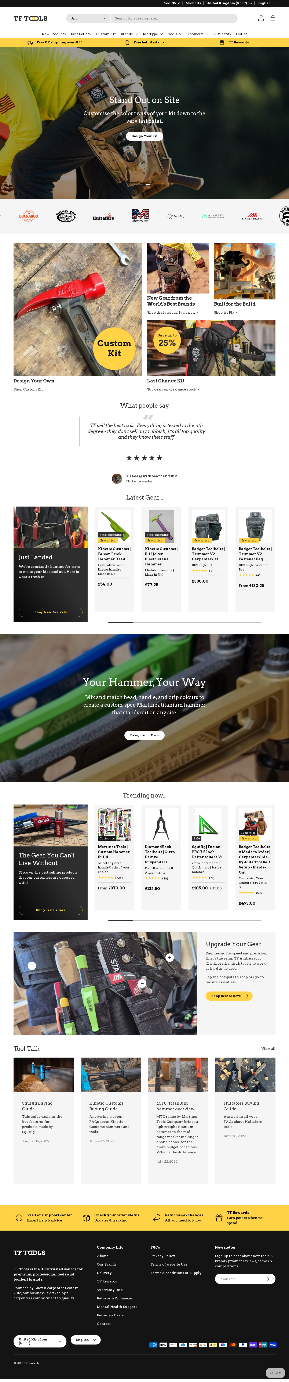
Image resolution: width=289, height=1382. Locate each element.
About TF (105, 1256)
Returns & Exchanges (115, 1298)
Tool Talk (172, 3)
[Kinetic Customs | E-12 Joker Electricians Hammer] (161, 526)
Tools (172, 34)
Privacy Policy (162, 1256)
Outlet (241, 34)
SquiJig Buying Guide (37, 1106)
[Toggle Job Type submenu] (161, 33)
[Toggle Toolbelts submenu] (206, 33)
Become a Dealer (111, 1315)
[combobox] (152, 18)
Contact (104, 1324)
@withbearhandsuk (223, 963)
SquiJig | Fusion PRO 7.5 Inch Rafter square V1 (207, 852)
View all (268, 1049)
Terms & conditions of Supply (175, 1273)
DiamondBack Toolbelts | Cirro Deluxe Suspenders (160, 854)
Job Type (150, 34)
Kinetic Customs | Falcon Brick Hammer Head (114, 554)
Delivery (104, 1273)
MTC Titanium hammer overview (175, 1106)
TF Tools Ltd (32, 1363)
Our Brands (106, 1264)
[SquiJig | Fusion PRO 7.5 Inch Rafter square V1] (208, 824)
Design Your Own (144, 735)
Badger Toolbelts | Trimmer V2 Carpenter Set (208, 554)
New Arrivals (127, 136)
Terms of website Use (168, 1264)
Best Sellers (81, 34)
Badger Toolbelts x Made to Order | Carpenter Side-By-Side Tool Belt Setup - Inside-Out (254, 859)
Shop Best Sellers (50, 910)
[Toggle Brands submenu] (136, 33)
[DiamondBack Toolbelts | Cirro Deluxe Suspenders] (161, 824)
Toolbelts (195, 34)
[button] (273, 18)
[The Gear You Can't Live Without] (51, 825)
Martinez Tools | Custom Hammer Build (114, 852)
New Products (54, 34)
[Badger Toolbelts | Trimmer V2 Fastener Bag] (255, 526)
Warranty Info (110, 1290)
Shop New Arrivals (50, 612)
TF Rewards (107, 1281)
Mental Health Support (117, 1307)
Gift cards (222, 34)
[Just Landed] (51, 527)
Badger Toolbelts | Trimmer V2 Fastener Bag (255, 554)
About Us (193, 3)
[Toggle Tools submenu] (180, 33)
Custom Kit (106, 34)
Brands (127, 34)
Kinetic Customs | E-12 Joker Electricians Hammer (161, 556)
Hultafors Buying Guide (241, 1106)
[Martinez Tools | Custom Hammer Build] (114, 824)
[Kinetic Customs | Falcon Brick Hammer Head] (114, 526)
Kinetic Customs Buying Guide (106, 1106)
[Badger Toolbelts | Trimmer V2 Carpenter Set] (208, 526)
